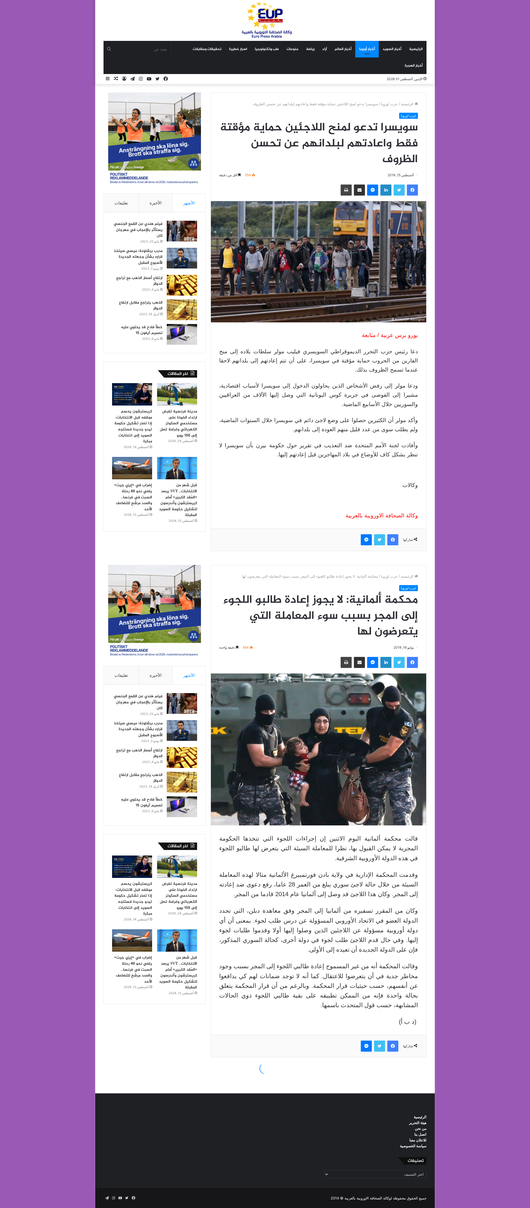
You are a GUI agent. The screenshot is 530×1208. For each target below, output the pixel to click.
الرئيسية (416, 49)
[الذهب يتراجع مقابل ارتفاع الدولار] (182, 309)
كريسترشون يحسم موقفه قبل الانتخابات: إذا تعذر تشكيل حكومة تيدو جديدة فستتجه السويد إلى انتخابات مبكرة (133, 426)
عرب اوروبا (389, 104)
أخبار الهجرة (414, 66)
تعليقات (121, 203)
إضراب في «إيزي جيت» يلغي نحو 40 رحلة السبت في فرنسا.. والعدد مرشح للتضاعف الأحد (133, 497)
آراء (324, 49)
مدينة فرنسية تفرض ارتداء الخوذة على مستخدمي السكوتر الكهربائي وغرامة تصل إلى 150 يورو (178, 423)
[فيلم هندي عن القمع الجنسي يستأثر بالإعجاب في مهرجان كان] (182, 231)
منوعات (292, 49)
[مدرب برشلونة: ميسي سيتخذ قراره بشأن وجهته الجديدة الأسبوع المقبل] (182, 258)
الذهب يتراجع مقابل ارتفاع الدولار (141, 305)
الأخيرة (155, 203)
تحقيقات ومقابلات (207, 49)
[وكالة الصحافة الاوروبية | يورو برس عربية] (265, 20)
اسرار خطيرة (238, 49)
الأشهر (189, 203)
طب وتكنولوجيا (267, 49)
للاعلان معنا (417, 1140)
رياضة (310, 49)
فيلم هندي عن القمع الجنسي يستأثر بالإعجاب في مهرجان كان (138, 230)
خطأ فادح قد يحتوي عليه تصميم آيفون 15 (142, 330)
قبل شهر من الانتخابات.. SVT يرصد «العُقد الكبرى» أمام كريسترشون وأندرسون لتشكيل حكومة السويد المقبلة (178, 500)
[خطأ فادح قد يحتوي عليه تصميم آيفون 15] (182, 334)
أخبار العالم (343, 49)
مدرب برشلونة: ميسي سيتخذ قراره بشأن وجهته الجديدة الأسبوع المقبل (138, 257)
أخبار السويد (392, 49)
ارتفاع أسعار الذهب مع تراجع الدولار (139, 281)
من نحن (420, 1128)
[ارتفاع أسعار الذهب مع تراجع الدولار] (182, 285)
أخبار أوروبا (367, 49)
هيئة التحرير (417, 1122)
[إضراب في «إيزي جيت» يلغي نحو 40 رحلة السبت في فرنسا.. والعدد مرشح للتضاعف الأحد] (132, 468)
